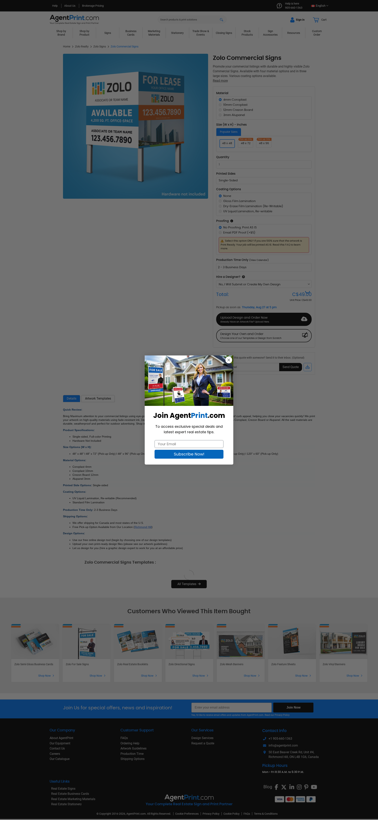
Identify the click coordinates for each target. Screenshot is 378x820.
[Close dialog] (229, 360)
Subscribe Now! (189, 454)
